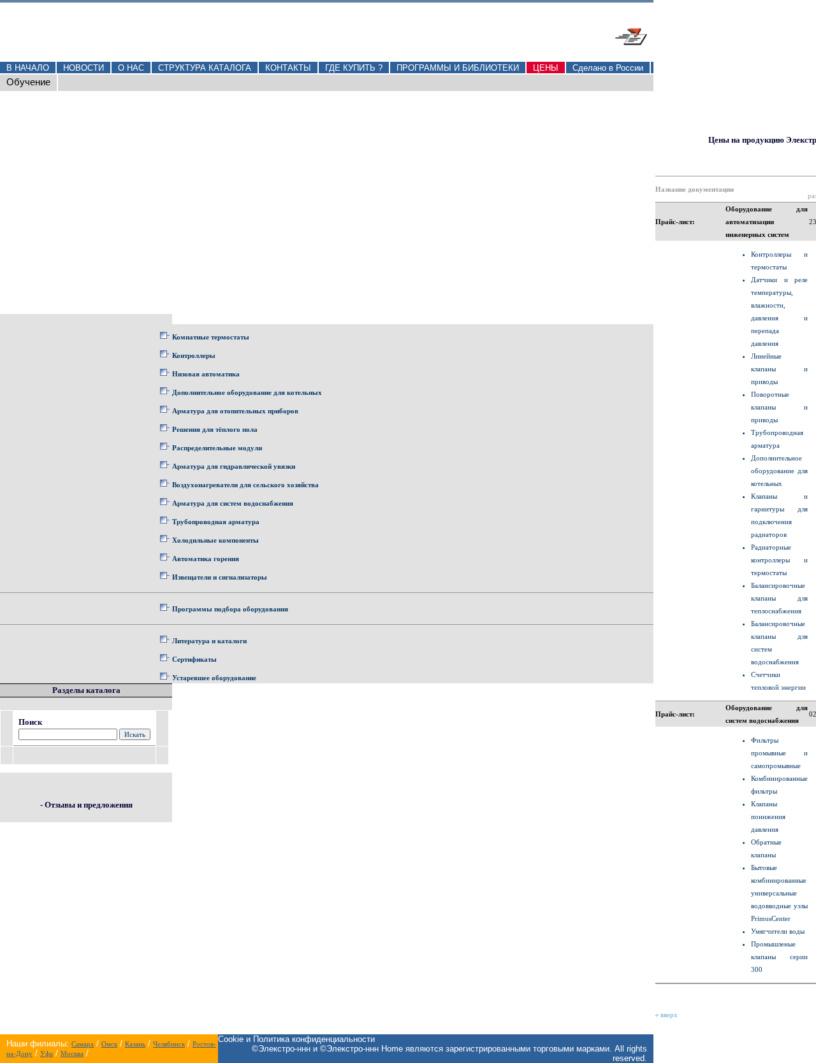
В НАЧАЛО (27, 68)
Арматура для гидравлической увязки (233, 466)
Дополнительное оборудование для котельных (247, 392)
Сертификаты (194, 659)
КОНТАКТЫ (288, 68)
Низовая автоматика (206, 374)
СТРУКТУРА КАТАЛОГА (204, 68)
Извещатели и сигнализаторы (219, 577)
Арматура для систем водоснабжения (232, 503)
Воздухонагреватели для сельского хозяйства (245, 485)
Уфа (46, 1053)
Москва (72, 1053)
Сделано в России (607, 68)
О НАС (131, 68)
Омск (109, 1044)
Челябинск (169, 1044)
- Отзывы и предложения (86, 805)
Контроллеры (193, 355)
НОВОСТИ (83, 68)
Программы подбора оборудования (230, 609)
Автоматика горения (205, 558)
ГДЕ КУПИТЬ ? (353, 68)
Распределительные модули (217, 448)
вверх (668, 1014)
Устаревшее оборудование (214, 677)
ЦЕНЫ (545, 68)
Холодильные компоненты (215, 540)
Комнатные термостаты (210, 337)
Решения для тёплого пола (215, 429)
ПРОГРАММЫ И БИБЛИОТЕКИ (458, 68)
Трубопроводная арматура (215, 521)
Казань (135, 1044)
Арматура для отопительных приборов (235, 411)
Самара (82, 1044)
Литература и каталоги (209, 641)
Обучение (28, 82)
